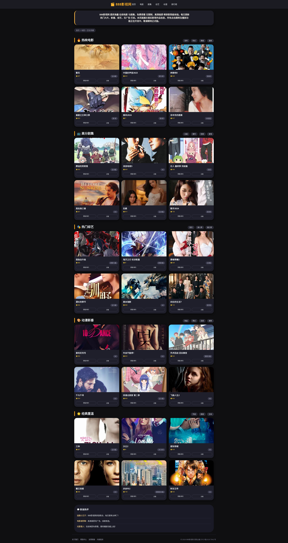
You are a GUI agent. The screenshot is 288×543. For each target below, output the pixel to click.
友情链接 (92, 539)
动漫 (165, 4)
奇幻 (194, 321)
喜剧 (210, 41)
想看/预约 (86, 81)
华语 (194, 414)
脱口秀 (209, 227)
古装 (186, 134)
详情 (107, 81)
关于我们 (75, 539)
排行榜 (174, 4)
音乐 (191, 227)
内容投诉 (100, 539)
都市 (194, 134)
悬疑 (202, 41)
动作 (186, 41)
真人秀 (200, 227)
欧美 (202, 414)
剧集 (150, 4)
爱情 (210, 134)
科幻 (194, 41)
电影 (142, 4)
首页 (134, 4)
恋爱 (202, 321)
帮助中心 (83, 539)
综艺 (157, 4)
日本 (210, 414)
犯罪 (202, 134)
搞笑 (210, 321)
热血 (186, 321)
